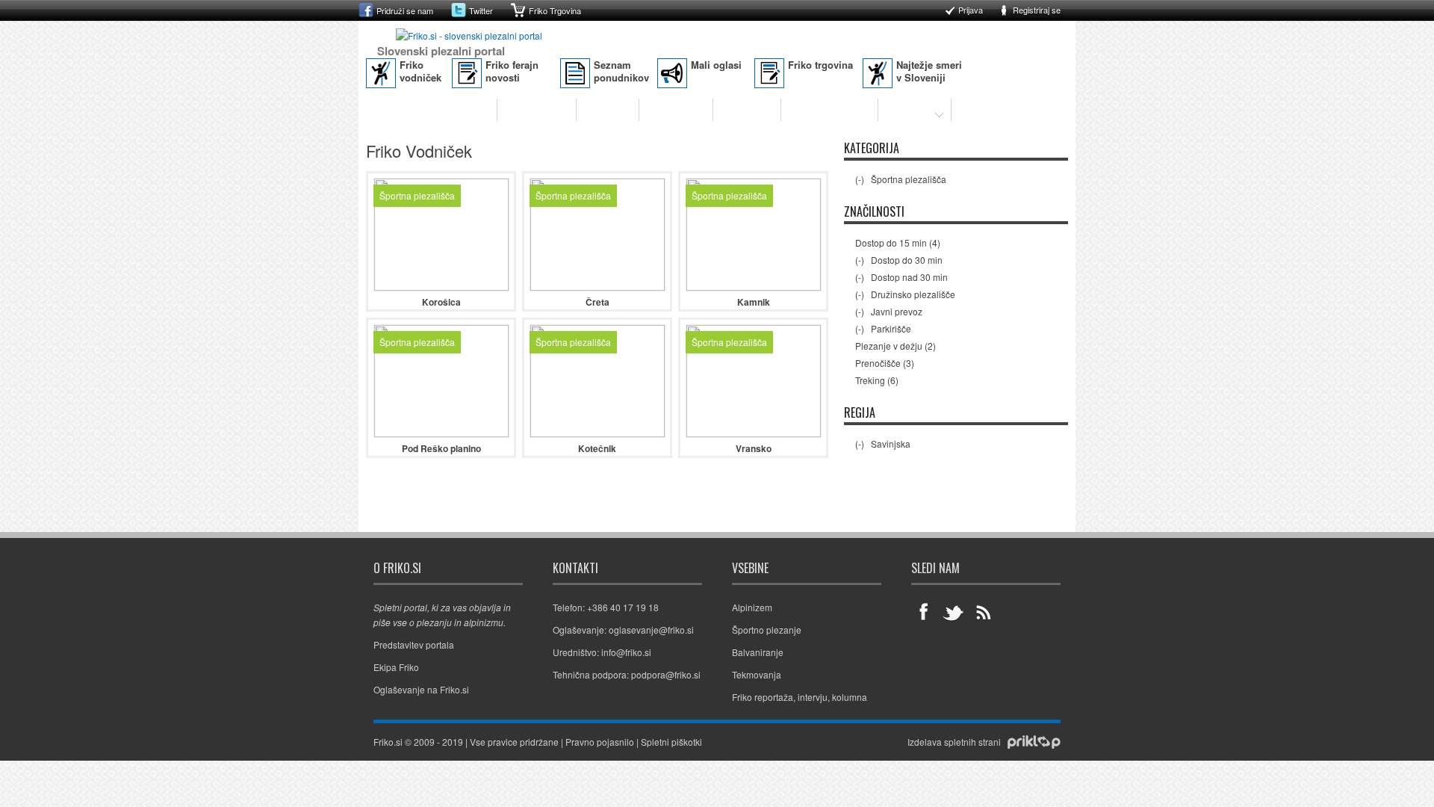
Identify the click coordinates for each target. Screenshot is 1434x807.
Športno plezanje (446, 110)
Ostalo (904, 110)
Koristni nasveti (829, 110)
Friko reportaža (762, 696)
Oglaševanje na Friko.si (421, 689)
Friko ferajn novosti (511, 71)
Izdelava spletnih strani (954, 741)
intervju (813, 696)
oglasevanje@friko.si (651, 629)
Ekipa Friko (396, 667)
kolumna (849, 696)
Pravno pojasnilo (599, 741)
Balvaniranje (536, 110)
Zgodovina (747, 110)
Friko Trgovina (555, 10)
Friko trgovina (820, 65)
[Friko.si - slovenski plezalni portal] (469, 35)
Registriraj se (1037, 10)
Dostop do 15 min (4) (897, 242)
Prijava (970, 10)
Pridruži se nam (404, 10)
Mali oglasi (716, 65)
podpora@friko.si (666, 674)
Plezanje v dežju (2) (895, 345)
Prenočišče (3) (884, 362)
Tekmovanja (676, 110)
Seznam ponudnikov (621, 71)
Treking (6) (876, 380)
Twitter (481, 10)
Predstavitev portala (413, 644)
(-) (860, 179)
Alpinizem (608, 110)
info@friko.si (626, 652)
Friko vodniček (420, 71)
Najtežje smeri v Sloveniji (929, 71)
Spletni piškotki (671, 741)
